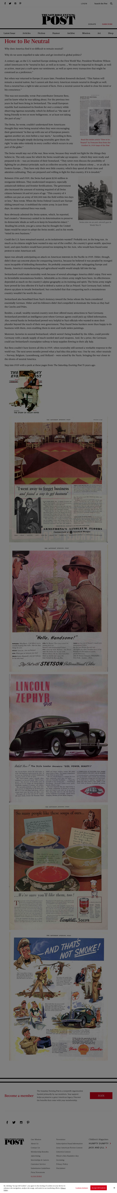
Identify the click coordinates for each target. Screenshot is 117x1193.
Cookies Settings (82, 1188)
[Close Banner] (114, 1188)
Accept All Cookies (99, 1188)
